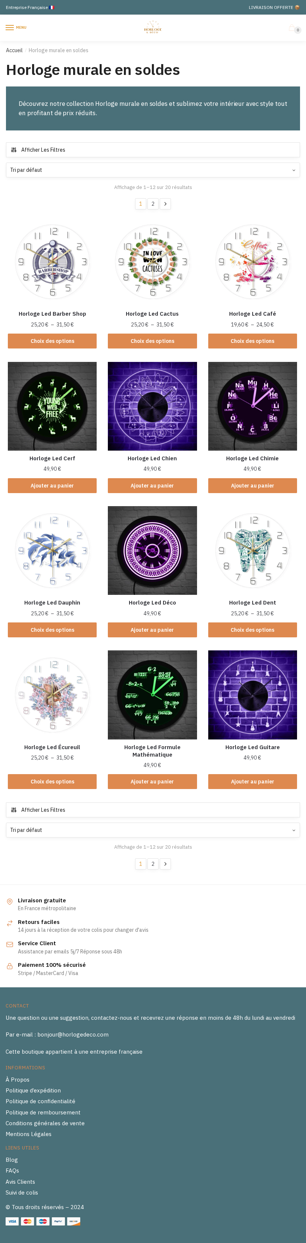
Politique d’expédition (33, 1090)
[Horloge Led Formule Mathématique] (152, 694)
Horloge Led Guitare (252, 747)
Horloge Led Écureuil (52, 747)
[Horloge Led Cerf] (52, 406)
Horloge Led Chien (152, 458)
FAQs (12, 1170)
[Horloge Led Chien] (152, 406)
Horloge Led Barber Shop (52, 313)
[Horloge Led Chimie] (252, 406)
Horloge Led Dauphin (52, 602)
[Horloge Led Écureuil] (52, 694)
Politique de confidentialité (40, 1101)
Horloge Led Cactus (152, 313)
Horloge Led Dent (252, 602)
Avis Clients (20, 1181)
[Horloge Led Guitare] (252, 694)
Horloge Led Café (252, 313)
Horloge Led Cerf (52, 458)
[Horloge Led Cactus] (152, 261)
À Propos (17, 1079)
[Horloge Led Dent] (252, 550)
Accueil (14, 50)
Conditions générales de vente (45, 1123)
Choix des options (52, 341)
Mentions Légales (28, 1134)
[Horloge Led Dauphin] (52, 550)
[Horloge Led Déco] (152, 550)
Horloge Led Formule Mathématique (152, 751)
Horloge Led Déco (152, 602)
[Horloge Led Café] (252, 261)
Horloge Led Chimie (252, 458)
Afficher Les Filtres (43, 149)
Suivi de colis (22, 1192)
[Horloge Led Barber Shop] (52, 261)
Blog (12, 1159)
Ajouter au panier (52, 485)
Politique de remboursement (43, 1112)
